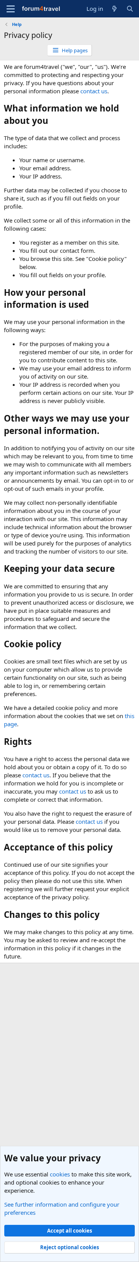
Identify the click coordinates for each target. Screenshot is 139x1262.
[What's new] (114, 9)
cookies (60, 1174)
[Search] (129, 9)
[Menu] (11, 9)
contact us (93, 91)
